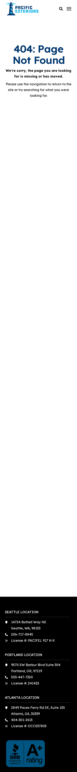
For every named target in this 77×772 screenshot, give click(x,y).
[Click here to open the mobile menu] (69, 8)
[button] (61, 9)
